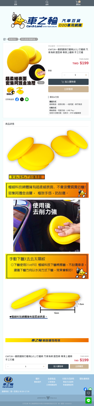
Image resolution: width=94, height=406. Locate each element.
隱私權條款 (84, 379)
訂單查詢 (51, 382)
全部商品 (52, 379)
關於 (38, 379)
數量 (50, 71)
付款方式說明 (68, 379)
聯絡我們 (37, 382)
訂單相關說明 (52, 385)
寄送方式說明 (68, 382)
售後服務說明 (68, 385)
